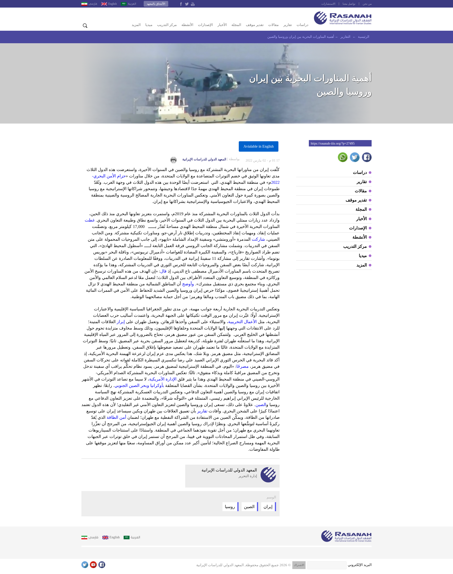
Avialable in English (258, 146)
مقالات (273, 25)
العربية (132, 3)
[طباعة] (173, 160)
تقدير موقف (255, 25)
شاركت (258, 239)
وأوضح (188, 284)
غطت (90, 220)
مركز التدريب (167, 25)
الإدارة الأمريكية (162, 379)
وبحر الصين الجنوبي (131, 385)
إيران (268, 506)
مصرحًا (242, 366)
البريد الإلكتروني (360, 565)
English (112, 3)
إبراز (121, 321)
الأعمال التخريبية (242, 321)
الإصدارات (205, 25)
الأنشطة (187, 25)
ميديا (148, 25)
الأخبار (222, 25)
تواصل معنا (349, 3)
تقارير (287, 25)
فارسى (92, 3)
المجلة (236, 25)
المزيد (136, 25)
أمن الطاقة (116, 417)
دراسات (302, 25)
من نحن (367, 3)
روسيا (230, 506)
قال (163, 271)
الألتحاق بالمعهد (156, 3)
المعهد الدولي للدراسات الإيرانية (211, 159)
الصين (261, 404)
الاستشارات (328, 3)
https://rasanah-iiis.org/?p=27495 (333, 143)
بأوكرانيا (157, 385)
